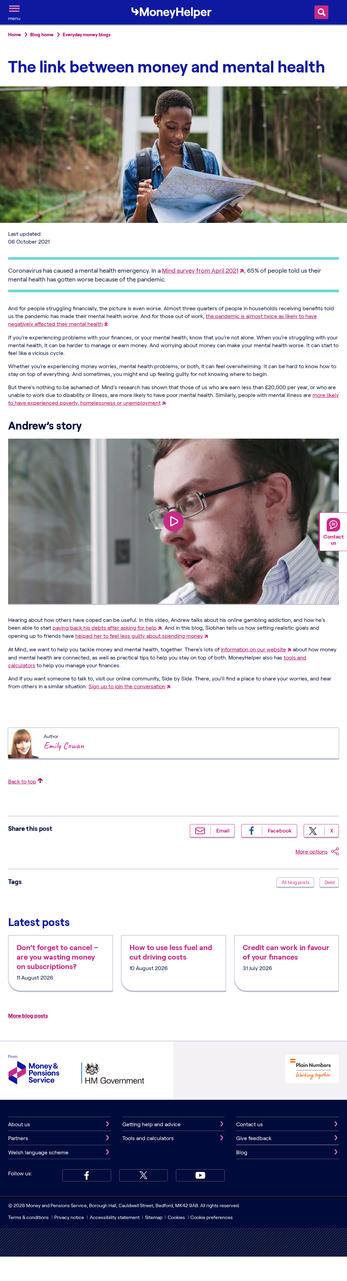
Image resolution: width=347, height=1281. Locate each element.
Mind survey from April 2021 (200, 270)
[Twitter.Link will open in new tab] (143, 1175)
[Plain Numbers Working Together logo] (312, 1070)
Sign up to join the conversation (126, 686)
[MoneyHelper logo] (171, 11)
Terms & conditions (28, 1217)
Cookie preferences (211, 1217)
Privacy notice (69, 1217)
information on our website (253, 649)
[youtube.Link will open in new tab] (200, 1175)
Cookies (176, 1217)
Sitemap (153, 1217)
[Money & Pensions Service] (34, 1070)
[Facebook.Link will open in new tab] (86, 1175)
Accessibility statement (115, 1217)
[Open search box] (321, 12)
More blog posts (28, 1015)
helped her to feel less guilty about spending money (139, 635)
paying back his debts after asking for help (105, 627)
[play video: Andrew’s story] (173, 521)
